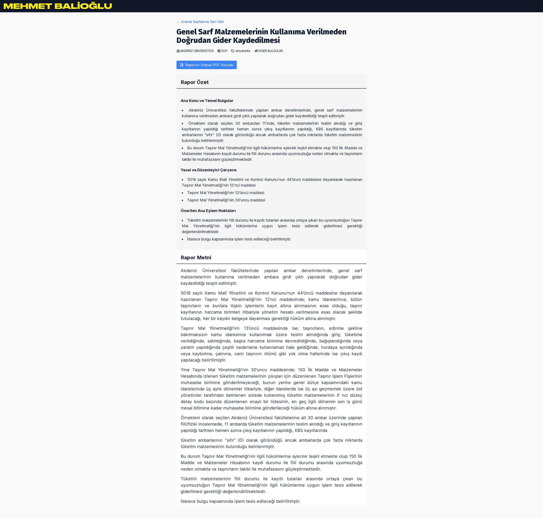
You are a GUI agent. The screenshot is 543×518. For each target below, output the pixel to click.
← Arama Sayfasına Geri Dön (200, 22)
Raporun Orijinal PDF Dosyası (209, 65)
